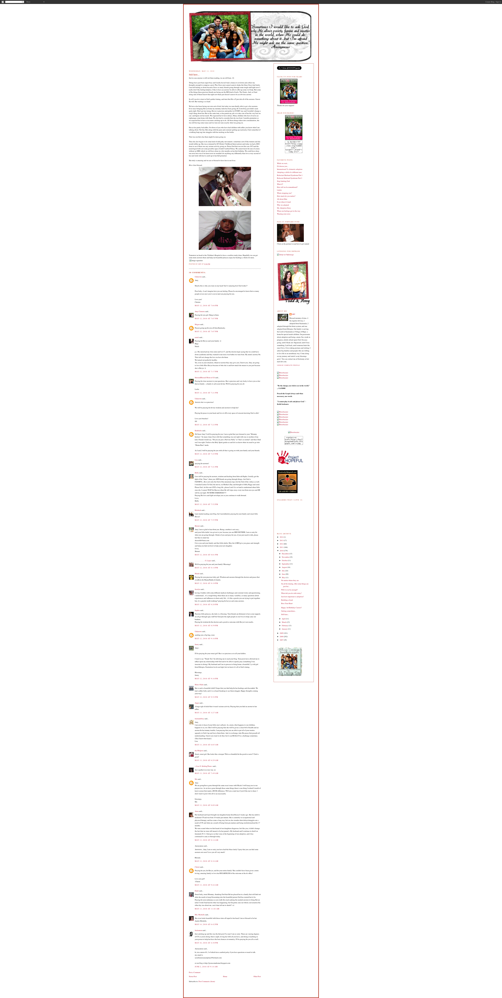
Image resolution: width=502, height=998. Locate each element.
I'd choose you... (282, 166)
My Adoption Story (284, 208)
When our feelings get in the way (288, 211)
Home (225, 976)
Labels (279, 190)
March (284, 622)
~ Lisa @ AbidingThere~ (203, 766)
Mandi (197, 573)
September (286, 564)
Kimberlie (198, 430)
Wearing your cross (283, 214)
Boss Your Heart (287, 603)
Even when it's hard (284, 202)
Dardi (197, 891)
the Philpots (199, 750)
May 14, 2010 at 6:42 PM (206, 924)
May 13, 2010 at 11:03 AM (207, 909)
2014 (282, 537)
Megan (197, 324)
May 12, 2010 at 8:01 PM (206, 554)
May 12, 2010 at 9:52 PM (206, 697)
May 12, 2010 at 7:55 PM (206, 520)
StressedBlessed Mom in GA (205, 377)
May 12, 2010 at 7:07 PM (206, 318)
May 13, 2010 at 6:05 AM (206, 744)
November (286, 557)
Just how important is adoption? (292, 596)
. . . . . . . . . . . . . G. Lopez (203, 560)
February (285, 625)
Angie (197, 703)
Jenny (197, 644)
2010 (282, 550)
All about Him (282, 199)
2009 (282, 633)
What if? (280, 184)
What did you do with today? (291, 593)
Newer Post (193, 976)
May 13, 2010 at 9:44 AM (206, 885)
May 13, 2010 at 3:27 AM (206, 712)
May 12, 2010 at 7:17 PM (206, 371)
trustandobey (199, 718)
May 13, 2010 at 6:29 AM (206, 760)
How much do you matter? (286, 196)
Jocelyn (197, 589)
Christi (197, 867)
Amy (293, 314)
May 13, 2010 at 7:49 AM (206, 773)
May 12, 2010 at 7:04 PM (206, 305)
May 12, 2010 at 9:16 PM (206, 638)
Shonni (197, 526)
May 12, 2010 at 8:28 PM (206, 604)
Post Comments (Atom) (207, 981)
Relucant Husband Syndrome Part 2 (289, 178)
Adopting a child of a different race (289, 172)
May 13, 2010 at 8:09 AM (206, 805)
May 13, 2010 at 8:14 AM (206, 840)
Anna (197, 811)
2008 (282, 636)
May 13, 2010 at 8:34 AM (206, 861)
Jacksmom (198, 930)
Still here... (285, 614)
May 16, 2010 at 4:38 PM (206, 943)
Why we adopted (283, 205)
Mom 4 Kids (199, 684)
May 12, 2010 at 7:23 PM (206, 424)
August (284, 567)
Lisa (196, 460)
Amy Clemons (200, 311)
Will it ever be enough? (289, 590)
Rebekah (198, 510)
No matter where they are (290, 580)
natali (197, 337)
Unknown (198, 276)
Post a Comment (194, 972)
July (283, 570)
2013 (282, 540)
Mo (196, 779)
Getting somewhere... (288, 611)
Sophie (197, 610)
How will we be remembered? (287, 187)
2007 (282, 640)
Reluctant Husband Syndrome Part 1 (290, 175)
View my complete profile (288, 365)
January (285, 629)
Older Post (257, 976)
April (284, 618)
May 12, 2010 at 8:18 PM (206, 583)
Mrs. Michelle (200, 914)
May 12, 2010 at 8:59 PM (206, 625)
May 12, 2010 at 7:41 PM (206, 467)
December (285, 553)
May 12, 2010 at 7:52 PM (206, 504)
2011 (282, 547)
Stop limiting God (283, 181)
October (285, 560)
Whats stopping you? (284, 193)
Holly (197, 473)
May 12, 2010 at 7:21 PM (206, 393)
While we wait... (282, 163)
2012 (282, 544)
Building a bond (287, 600)
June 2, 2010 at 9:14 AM (206, 966)
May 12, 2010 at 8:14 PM (206, 567)
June (284, 574)
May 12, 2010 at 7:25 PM (206, 454)
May (284, 577)
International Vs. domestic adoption (289, 169)
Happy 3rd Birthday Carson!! (291, 607)
